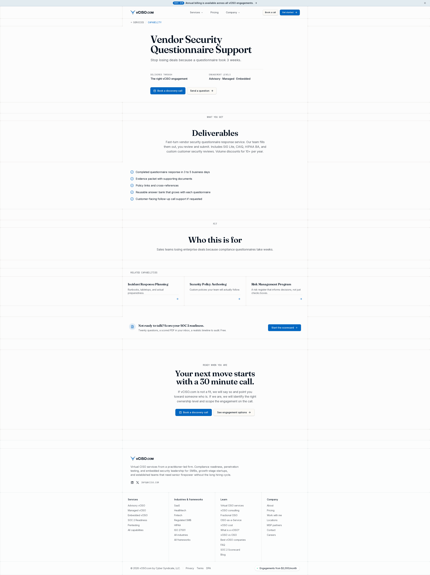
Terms (200, 568)
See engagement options (232, 412)
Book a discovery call (169, 90)
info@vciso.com (150, 482)
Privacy (190, 568)
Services (195, 12)
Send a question (199, 90)
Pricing (214, 12)
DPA (208, 568)
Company (231, 12)
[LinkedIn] (132, 482)
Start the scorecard (282, 327)
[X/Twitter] (137, 482)
